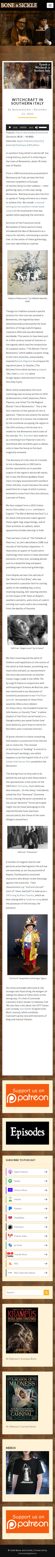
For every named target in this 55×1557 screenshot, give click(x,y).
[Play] (9, 127)
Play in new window (25, 132)
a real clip (23, 373)
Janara (28, 509)
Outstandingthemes (27, 1553)
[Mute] (36, 127)
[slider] (43, 127)
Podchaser (21, 145)
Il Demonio (22, 786)
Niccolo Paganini (23, 361)
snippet (42, 369)
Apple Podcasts (25, 140)
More (36, 145)
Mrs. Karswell (26, 435)
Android (10, 145)
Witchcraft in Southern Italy (27, 101)
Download (42, 132)
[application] (27, 127)
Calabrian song (33, 899)
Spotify (38, 140)
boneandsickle (21, 109)
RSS (30, 145)
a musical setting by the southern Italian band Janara (25, 206)
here (43, 716)
